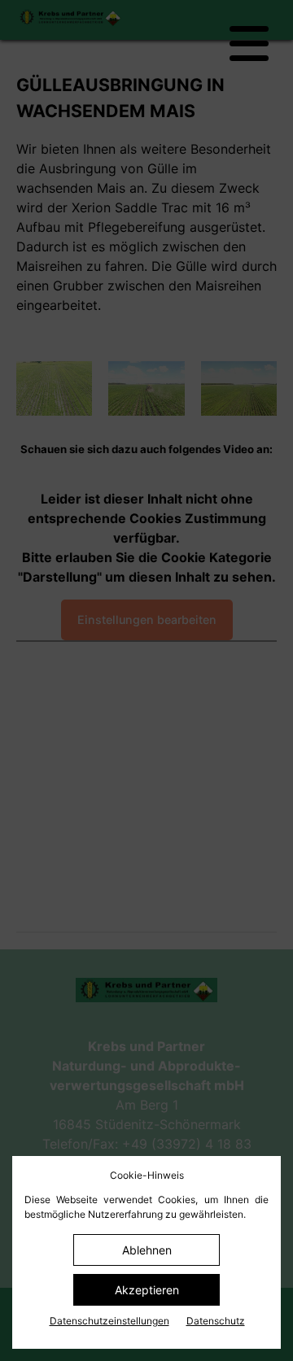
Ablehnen (147, 1250)
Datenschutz (215, 1321)
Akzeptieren (147, 1290)
